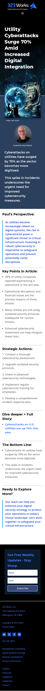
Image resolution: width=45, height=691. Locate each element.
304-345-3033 (8, 641)
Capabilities (7, 677)
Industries (7, 673)
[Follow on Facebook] (14, 634)
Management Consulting (13, 648)
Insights (6, 668)
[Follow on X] (9, 634)
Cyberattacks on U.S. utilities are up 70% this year (21, 428)
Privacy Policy (8, 627)
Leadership (7, 681)
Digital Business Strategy (13, 653)
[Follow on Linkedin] (4, 634)
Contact (6, 685)
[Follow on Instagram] (19, 634)
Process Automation (11, 661)
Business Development (12, 657)
